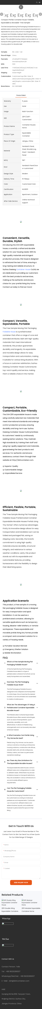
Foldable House (9, 331)
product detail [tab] (21, 95)
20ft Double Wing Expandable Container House (10, 910)
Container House (23, 269)
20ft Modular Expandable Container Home (31, 909)
